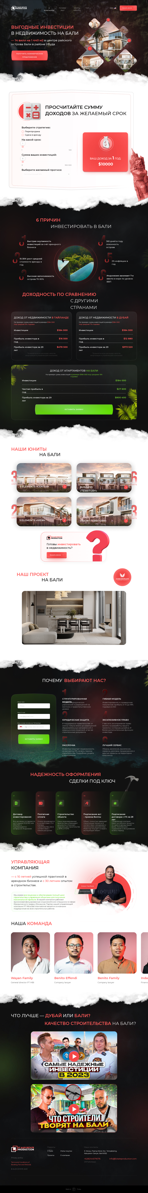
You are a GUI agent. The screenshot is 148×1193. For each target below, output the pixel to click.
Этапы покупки (66, 1151)
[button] (128, 8)
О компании (65, 1155)
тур (87, 8)
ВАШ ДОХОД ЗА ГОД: (105, 158)
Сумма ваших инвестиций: (39, 154)
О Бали (50, 1151)
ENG (111, 8)
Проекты (50, 1155)
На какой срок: (31, 139)
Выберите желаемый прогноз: (42, 170)
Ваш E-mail (21, 712)
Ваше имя (21, 702)
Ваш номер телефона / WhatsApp (29, 723)
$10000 (105, 164)
